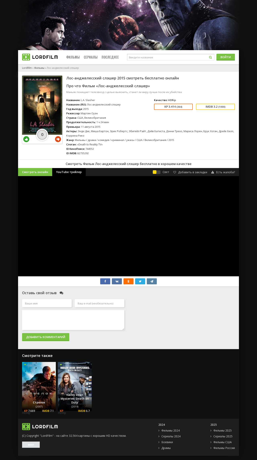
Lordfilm (27, 68)
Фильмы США (222, 442)
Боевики (167, 442)
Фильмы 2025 (222, 430)
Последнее (110, 57)
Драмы (166, 448)
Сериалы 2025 (223, 436)
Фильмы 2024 (170, 430)
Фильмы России (224, 448)
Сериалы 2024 (171, 436)
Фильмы (73, 57)
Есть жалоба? (225, 172)
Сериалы (91, 57)
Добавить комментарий (45, 337)
